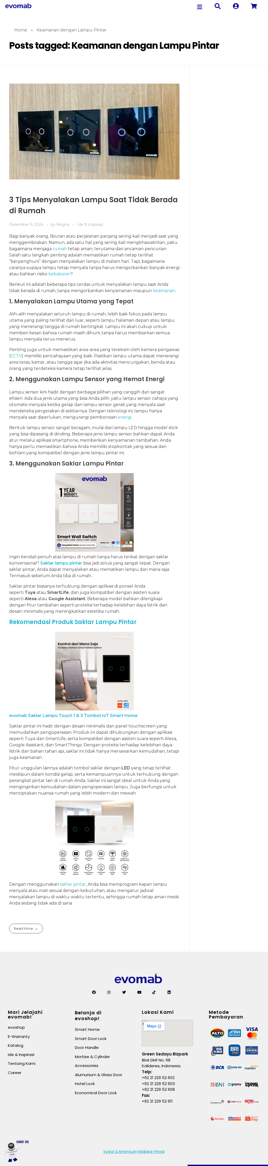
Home (20, 30)
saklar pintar (73, 884)
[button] (200, 7)
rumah (60, 248)
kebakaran (59, 273)
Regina (63, 224)
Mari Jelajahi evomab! (25, 1014)
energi (124, 417)
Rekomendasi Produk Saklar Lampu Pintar (73, 622)
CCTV (16, 355)
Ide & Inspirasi (90, 224)
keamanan (164, 290)
